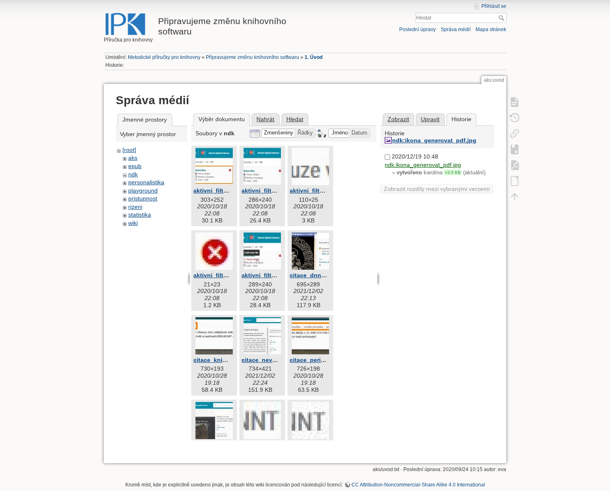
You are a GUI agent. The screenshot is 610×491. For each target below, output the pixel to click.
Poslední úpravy (417, 29)
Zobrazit (398, 119)
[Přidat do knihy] (514, 149)
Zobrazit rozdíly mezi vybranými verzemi (437, 189)
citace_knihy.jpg (216, 360)
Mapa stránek (491, 29)
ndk (133, 174)
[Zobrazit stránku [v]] (514, 102)
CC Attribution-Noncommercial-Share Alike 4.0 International (418, 485)
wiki (133, 223)
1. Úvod (313, 57)
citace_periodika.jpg (318, 360)
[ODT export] (514, 180)
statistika (139, 214)
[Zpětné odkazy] (514, 133)
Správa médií (456, 29)
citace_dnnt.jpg (312, 275)
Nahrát (265, 119)
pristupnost (142, 198)
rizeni (135, 206)
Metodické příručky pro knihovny (164, 57)
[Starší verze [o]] (514, 117)
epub (135, 166)
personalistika (146, 182)
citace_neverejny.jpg (271, 360)
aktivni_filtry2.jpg (266, 190)
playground (143, 190)
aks (132, 157)
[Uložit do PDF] (514, 165)
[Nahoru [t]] (514, 196)
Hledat (502, 18)
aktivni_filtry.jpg (216, 190)
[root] (129, 150)
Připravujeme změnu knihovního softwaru (252, 57)
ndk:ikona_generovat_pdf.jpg (434, 140)
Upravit (430, 119)
